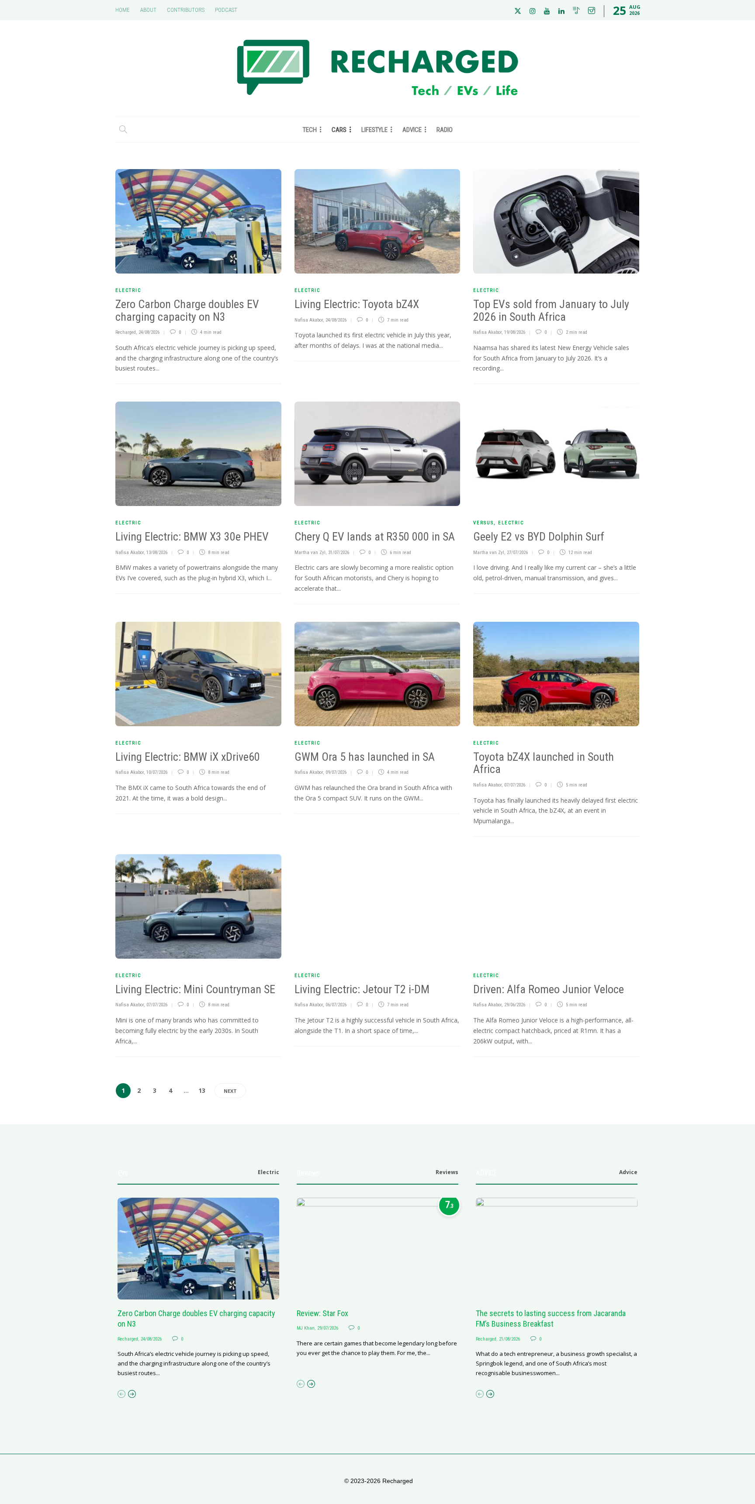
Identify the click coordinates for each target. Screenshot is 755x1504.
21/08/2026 (509, 1339)
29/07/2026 (327, 1328)
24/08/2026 (149, 332)
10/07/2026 (156, 772)
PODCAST (226, 10)
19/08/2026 (514, 332)
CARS (339, 130)
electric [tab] (268, 1172)
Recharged (125, 332)
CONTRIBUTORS (185, 10)
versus (483, 523)
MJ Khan (306, 1328)
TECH (310, 130)
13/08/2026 (156, 552)
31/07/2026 (338, 552)
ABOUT (148, 10)
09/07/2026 (336, 772)
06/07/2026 (336, 1005)
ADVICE (412, 130)
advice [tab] (628, 1172)
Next (230, 1091)
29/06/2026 (514, 1005)
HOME (122, 10)
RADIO (444, 130)
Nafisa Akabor (308, 320)
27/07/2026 (517, 552)
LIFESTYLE (374, 130)
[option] (198, 1288)
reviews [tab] (447, 1172)
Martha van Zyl (310, 552)
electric (128, 290)
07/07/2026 (514, 785)
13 (201, 1090)
